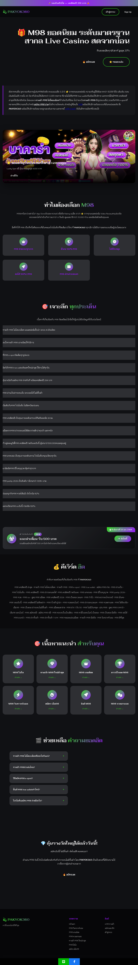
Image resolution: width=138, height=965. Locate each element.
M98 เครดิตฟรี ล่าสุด (23, 587)
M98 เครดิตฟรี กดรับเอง (68, 592)
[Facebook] (74, 961)
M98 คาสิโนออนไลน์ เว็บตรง (86, 612)
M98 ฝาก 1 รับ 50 (74, 607)
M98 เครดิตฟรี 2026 (55, 597)
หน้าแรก (72, 924)
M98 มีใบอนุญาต (101, 592)
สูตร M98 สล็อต (38, 597)
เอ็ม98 (16, 607)
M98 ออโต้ (122, 612)
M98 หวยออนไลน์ (71, 602)
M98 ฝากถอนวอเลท (88, 602)
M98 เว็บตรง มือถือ (108, 612)
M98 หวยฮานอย (106, 602)
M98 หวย (17, 597)
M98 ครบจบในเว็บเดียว (63, 612)
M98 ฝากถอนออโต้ (48, 592)
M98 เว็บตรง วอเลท (74, 597)
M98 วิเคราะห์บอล (105, 617)
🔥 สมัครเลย (89, 61)
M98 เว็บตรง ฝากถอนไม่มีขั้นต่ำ (34, 607)
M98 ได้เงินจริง (121, 602)
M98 (80, 104)
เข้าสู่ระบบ (110, 11)
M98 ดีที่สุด (119, 617)
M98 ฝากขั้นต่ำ (32, 617)
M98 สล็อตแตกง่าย (57, 607)
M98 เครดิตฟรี (32, 592)
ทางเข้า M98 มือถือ (88, 617)
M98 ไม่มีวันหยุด (90, 607)
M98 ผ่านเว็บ (116, 587)
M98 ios (26, 597)
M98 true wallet (88, 587)
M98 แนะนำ (19, 617)
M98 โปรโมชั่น (18, 592)
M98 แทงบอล (86, 592)
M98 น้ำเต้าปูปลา (54, 602)
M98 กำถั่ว (88, 597)
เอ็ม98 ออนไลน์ (16, 612)
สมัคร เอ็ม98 (74, 949)
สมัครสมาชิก (109, 928)
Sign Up (128, 11)
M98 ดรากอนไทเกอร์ (104, 597)
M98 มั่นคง (119, 597)
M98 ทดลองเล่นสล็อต (69, 617)
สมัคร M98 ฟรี (45, 612)
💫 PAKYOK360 (16, 12)
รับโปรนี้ (124, 538)
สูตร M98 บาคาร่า (116, 607)
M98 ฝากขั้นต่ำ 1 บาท (49, 617)
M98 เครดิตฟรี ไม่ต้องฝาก (34, 602)
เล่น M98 (103, 607)
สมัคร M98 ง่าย (103, 587)
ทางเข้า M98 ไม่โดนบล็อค (44, 587)
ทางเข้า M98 (62, 587)
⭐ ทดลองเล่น (116, 61)
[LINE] (63, 961)
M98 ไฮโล (73, 945)
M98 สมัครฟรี (31, 612)
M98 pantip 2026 (117, 592)
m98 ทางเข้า (70, 108)
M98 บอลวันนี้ (15, 602)
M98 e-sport (74, 587)
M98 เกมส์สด (74, 932)
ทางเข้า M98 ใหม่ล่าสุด (77, 940)
